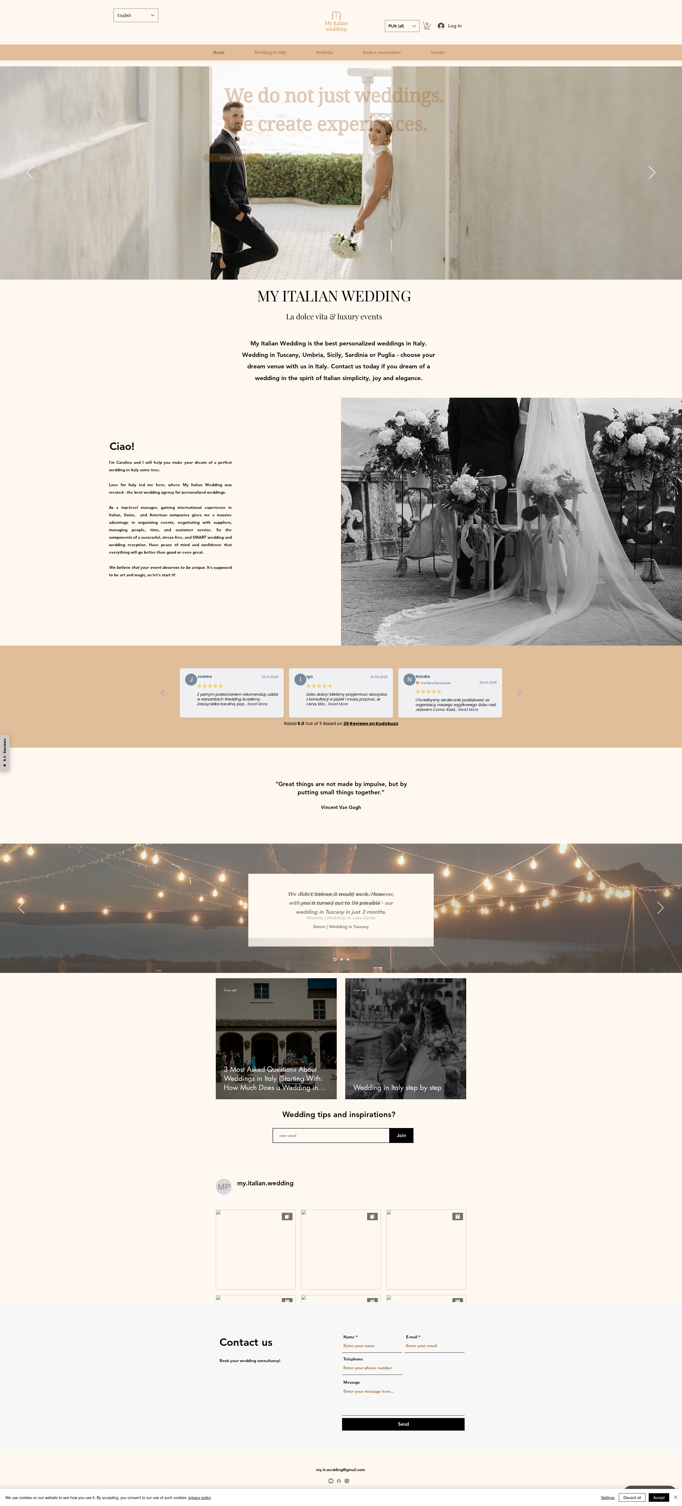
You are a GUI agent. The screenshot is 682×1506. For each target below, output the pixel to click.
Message (351, 1382)
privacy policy (199, 1497)
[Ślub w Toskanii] (348, 959)
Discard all (632, 1497)
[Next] (652, 173)
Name (349, 1337)
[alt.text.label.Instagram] (347, 1481)
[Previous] (30, 173)
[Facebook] (339, 1481)
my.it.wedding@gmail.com (340, 1469)
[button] (427, 26)
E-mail (411, 1337)
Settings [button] (608, 1497)
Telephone (353, 1359)
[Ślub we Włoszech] (334, 959)
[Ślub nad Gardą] (341, 959)
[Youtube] (331, 1481)
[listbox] (402, 26)
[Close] (675, 1497)
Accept (659, 1497)
